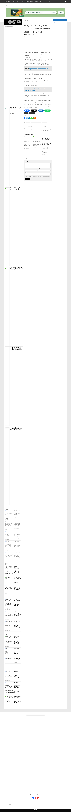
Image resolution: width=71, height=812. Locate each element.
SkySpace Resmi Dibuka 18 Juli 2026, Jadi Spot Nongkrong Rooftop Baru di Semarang (15, 108)
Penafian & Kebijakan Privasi (42, 794)
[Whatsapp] (31, 118)
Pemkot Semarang (44, 122)
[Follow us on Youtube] (18, 22)
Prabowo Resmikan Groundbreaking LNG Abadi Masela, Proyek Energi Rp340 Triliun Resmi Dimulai (16, 268)
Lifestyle (31, 1)
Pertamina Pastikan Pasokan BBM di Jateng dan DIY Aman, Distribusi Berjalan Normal (17, 555)
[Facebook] (24, 118)
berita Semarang (28, 122)
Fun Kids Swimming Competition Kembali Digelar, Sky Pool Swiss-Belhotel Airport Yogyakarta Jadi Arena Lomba (16, 428)
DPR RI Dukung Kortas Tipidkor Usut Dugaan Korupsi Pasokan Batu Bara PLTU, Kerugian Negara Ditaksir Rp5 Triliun (17, 545)
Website (26, 172)
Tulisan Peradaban (9, 804)
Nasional (9, 1)
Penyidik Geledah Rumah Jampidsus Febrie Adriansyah (17, 660)
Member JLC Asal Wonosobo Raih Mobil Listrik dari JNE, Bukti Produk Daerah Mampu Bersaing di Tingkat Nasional (16, 188)
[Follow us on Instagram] (14, 22)
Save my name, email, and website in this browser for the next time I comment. (38, 176)
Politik (14, 1)
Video (46, 1)
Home (6, 1)
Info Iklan (28, 794)
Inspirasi (36, 1)
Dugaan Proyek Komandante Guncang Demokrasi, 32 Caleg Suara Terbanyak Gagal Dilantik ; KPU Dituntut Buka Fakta (16, 348)
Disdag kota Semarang (38, 122)
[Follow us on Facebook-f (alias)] (10, 22)
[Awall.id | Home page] (9, 6)
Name (26, 168)
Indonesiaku (27, 1)
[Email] (33, 118)
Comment (26, 161)
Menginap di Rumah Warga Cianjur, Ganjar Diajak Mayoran (45, 151)
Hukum (17, 1)
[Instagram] (35, 798)
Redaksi (25, 34)
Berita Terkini (32, 122)
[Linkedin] (29, 118)
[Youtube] (38, 798)
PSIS (49, 1)
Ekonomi (22, 1)
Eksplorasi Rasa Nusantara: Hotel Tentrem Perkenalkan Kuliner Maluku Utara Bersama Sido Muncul (27, 144)
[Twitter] (26, 118)
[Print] (35, 118)
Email (39, 168)
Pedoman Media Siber (34, 794)
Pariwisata (41, 1)
